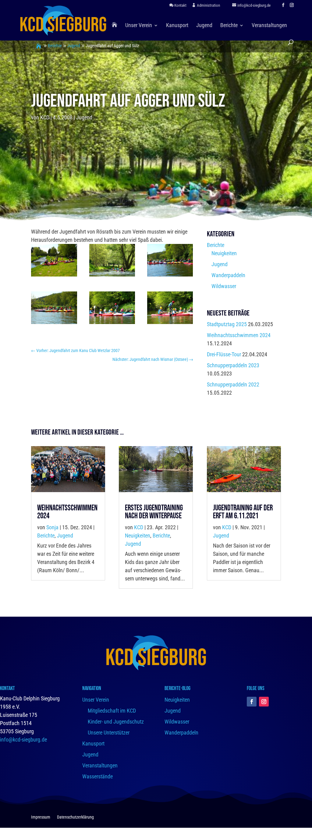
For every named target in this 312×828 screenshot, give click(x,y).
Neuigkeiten (224, 253)
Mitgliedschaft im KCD (112, 710)
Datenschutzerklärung (75, 817)
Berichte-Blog (177, 688)
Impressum (40, 817)
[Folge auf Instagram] (264, 701)
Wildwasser (223, 286)
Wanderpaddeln (228, 275)
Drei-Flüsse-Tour (224, 354)
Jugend (204, 25)
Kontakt (179, 5)
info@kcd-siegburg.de (23, 739)
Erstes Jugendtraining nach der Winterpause (154, 512)
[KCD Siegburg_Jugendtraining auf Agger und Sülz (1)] (54, 262)
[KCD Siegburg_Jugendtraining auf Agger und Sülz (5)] (112, 309)
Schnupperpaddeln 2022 (233, 384)
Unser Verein (138, 25)
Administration (208, 5)
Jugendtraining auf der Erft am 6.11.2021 (243, 512)
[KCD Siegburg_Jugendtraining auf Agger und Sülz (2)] (112, 262)
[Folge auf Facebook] (252, 701)
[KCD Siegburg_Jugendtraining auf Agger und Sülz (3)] (170, 262)
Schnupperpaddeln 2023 (233, 365)
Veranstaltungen (269, 25)
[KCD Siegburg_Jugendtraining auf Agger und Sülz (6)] (170, 309)
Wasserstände (97, 776)
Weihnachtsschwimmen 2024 (239, 335)
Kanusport (177, 25)
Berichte (229, 25)
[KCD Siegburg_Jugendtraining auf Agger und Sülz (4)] (54, 309)
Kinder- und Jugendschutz (116, 721)
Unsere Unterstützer (108, 732)
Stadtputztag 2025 (227, 324)
